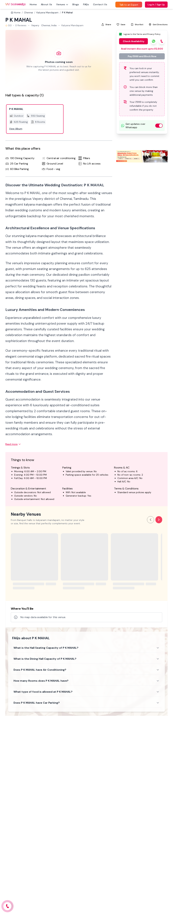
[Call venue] (7, 906)
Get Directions (160, 24)
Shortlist (139, 24)
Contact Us (100, 4)
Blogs (75, 4)
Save (123, 24)
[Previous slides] (150, 519)
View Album (15, 128)
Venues (60, 4)
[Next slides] (158, 519)
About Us (46, 4)
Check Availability (133, 41)
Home (33, 4)
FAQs (86, 4)
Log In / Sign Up (156, 4)
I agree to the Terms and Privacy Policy (141, 34)
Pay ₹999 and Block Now (142, 56)
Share (108, 24)
